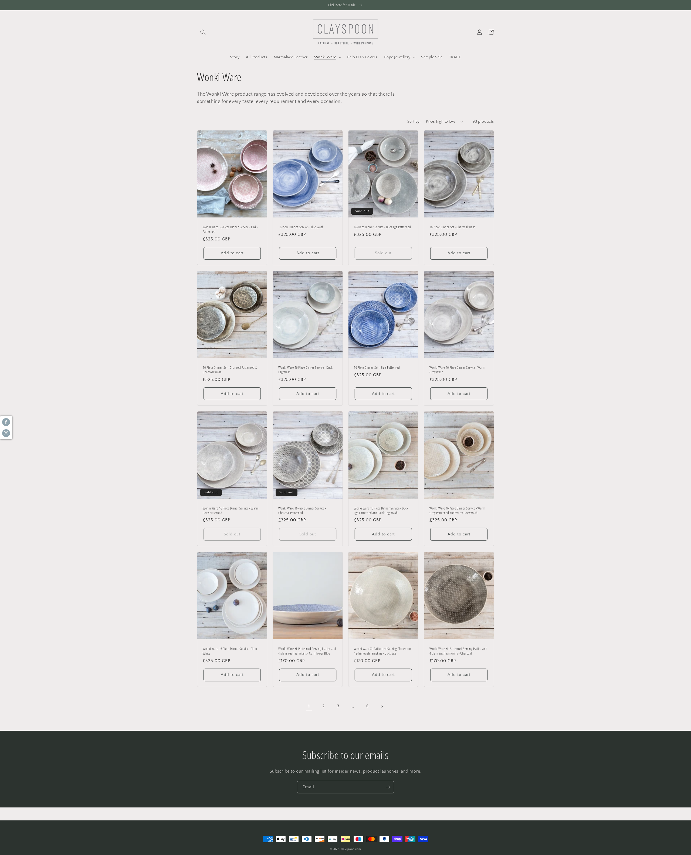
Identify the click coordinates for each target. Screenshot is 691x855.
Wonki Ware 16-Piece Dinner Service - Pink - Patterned (230, 229)
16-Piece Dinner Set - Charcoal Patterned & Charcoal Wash (230, 369)
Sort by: (414, 121)
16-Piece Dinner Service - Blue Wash (301, 227)
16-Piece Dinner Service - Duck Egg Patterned (382, 227)
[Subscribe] (388, 787)
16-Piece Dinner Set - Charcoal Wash (452, 227)
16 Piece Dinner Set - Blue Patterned (377, 367)
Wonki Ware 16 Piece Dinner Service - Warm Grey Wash (457, 369)
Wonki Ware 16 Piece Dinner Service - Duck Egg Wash (305, 369)
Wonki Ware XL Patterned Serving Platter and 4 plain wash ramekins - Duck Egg (383, 651)
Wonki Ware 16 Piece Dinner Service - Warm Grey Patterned (231, 510)
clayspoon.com (351, 849)
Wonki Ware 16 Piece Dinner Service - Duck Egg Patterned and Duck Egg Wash (381, 510)
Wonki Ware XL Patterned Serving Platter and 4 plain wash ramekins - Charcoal (458, 651)
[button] (203, 32)
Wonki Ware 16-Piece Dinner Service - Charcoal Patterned (302, 510)
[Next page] (382, 706)
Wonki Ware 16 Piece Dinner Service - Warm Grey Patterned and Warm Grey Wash (457, 510)
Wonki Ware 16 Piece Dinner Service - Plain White (230, 651)
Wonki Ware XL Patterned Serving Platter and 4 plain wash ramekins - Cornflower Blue (307, 651)
